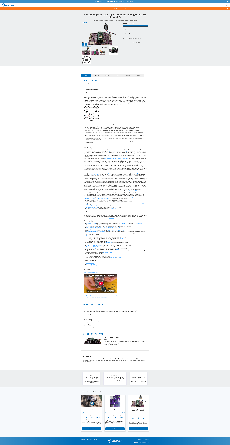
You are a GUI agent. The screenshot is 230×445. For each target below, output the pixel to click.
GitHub (136, 190)
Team (117, 75)
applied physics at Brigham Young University (117, 151)
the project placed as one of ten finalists (138, 197)
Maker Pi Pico (89, 235)
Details (86, 75)
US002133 (113, 208)
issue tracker (113, 257)
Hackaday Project (90, 263)
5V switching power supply (91, 248)
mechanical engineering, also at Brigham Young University (116, 158)
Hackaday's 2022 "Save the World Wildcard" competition (96, 198)
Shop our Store (83, 439)
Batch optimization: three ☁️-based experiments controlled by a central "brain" (102, 295)
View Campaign (92, 428)
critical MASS (111, 218)
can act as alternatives (107, 252)
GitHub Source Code (90, 264)
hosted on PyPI (121, 230)
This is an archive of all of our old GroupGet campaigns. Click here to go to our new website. (114, 1)
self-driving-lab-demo (112, 230)
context (117, 249)
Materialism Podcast (95, 174)
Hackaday (131, 190)
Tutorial (121, 238)
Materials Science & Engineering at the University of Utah (111, 173)
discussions (120, 257)
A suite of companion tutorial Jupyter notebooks (96, 231)
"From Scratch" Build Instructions (91, 272)
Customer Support (138, 442)
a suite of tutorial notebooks (92, 207)
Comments (96, 75)
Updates (107, 75)
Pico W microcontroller (91, 223)
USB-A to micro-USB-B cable (92, 246)
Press (138, 75)
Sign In (226, 5)
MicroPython (122, 223)
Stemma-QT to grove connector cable (94, 245)
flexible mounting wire (101, 229)
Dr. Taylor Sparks (136, 173)
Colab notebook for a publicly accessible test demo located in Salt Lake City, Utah (103, 227)
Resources (128, 75)
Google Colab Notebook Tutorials (93, 265)
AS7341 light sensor (90, 229)
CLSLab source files (138, 223)
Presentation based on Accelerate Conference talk (96, 297)
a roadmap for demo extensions (93, 205)
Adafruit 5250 (109, 242)
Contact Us (89, 381)
